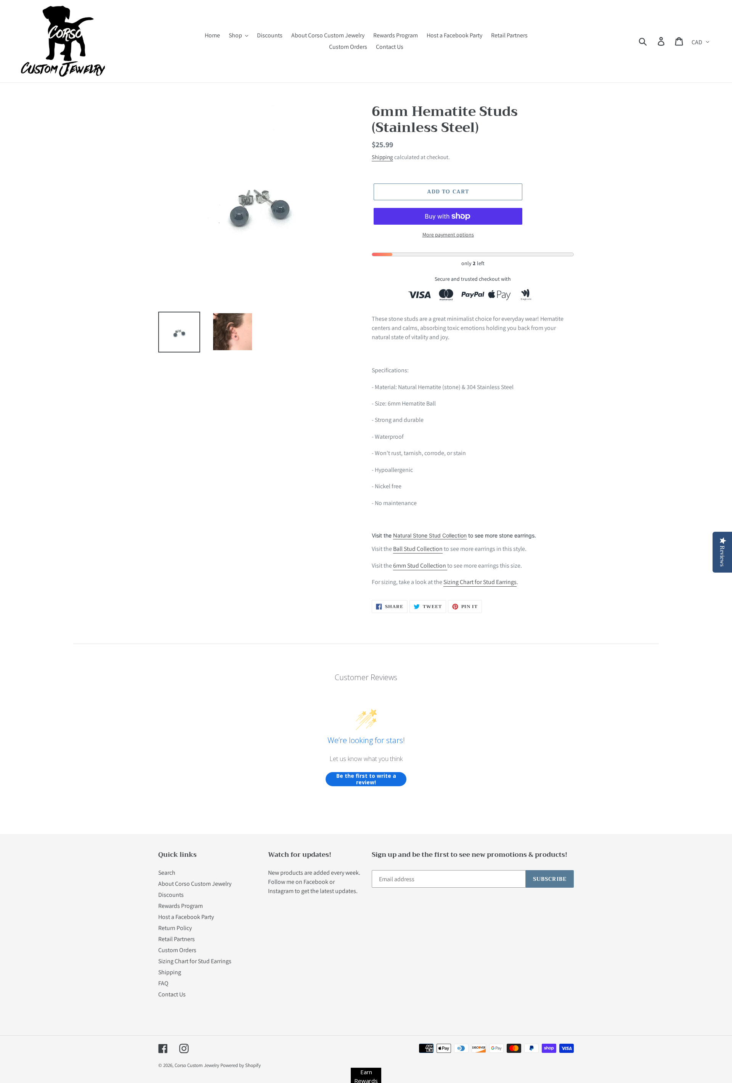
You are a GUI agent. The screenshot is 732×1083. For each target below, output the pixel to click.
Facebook (315, 882)
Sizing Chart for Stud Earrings (480, 582)
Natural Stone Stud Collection (430, 535)
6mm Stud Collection (420, 566)
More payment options (448, 234)
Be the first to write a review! (366, 779)
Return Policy (175, 928)
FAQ (163, 983)
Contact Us (172, 994)
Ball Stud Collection (418, 549)
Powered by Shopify (240, 1065)
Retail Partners (176, 939)
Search (166, 873)
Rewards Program (180, 906)
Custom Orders (177, 950)
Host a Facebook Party (186, 917)
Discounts (171, 895)
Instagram (281, 891)
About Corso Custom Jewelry (194, 884)
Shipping (382, 157)
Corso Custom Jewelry (197, 1065)
